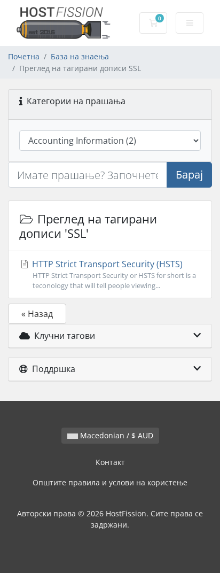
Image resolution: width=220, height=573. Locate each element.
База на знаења (80, 56)
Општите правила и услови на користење (110, 482)
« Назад (37, 314)
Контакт (110, 462)
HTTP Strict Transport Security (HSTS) (113, 274)
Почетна (24, 56)
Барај (189, 174)
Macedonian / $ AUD (115, 435)
